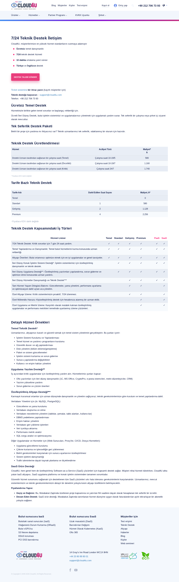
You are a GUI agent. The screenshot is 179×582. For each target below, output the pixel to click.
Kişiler (72, 5)
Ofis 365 (73, 532)
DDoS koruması (26, 536)
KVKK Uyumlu (82, 15)
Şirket (101, 15)
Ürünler (14, 15)
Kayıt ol (105, 5)
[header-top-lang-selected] (165, 5)
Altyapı (124, 528)
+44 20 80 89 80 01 (78, 556)
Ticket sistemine (19, 90)
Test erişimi (82, 5)
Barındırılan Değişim (79, 525)
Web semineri (127, 543)
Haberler (125, 532)
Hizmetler (33, 15)
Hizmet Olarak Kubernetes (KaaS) (86, 528)
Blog (53, 5)
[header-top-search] (133, 5)
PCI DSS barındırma (28, 540)
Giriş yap (122, 5)
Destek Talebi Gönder (25, 77)
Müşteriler (62, 5)
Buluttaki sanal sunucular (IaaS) (34, 521)
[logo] (24, 5)
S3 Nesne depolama (28, 532)
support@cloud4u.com (51, 95)
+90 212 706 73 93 (149, 5)
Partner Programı (56, 15)
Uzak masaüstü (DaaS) (80, 521)
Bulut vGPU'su (25, 528)
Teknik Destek (128, 525)
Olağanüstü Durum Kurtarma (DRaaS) (37, 525)
